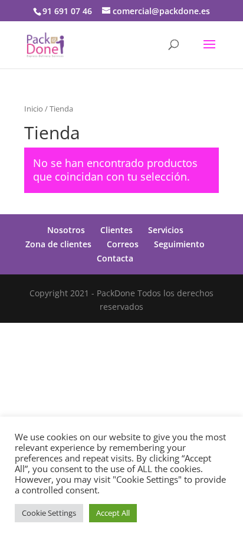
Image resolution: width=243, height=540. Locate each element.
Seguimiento (179, 244)
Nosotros (66, 229)
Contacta (115, 258)
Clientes (116, 229)
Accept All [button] (113, 513)
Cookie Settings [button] (49, 513)
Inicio (33, 108)
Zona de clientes (58, 244)
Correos (123, 244)
